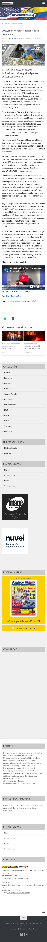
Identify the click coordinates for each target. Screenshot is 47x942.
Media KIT (8, 481)
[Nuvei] (15, 554)
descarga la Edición (29, 301)
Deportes (8, 383)
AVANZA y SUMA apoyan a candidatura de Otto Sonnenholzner (11, 346)
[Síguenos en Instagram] (26, 934)
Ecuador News (10, 38)
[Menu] (43, 3)
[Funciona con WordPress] (18, 929)
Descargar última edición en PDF (24, 621)
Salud (6, 421)
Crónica (7, 389)
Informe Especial (10, 394)
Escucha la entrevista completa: (16, 291)
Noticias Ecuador (10, 448)
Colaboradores (10, 475)
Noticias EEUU (9, 453)
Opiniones (8, 431)
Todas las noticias (19, 23)
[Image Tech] (15, 520)
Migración (8, 415)
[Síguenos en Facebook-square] (21, 934)
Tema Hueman (33, 929)
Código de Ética (10, 486)
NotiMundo (13, 296)
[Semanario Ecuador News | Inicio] (9, 3)
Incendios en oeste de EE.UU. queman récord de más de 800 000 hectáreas (32, 346)
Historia (7, 470)
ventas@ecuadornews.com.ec (18, 893)
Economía (6, 23)
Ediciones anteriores (24, 628)
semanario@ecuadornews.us (18, 878)
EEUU (6, 410)
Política (7, 373)
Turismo (7, 426)
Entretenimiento (10, 405)
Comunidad (8, 399)
